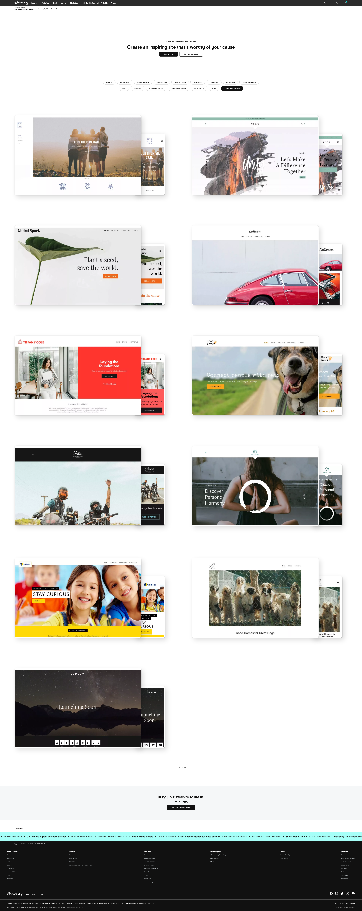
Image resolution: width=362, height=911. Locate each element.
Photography (214, 82)
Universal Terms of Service (76, 907)
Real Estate (137, 88)
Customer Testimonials (150, 861)
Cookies (352, 903)
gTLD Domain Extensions (348, 858)
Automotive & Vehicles (178, 88)
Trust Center (10, 882)
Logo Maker (344, 878)
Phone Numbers (345, 882)
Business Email (345, 865)
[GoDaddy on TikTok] (342, 894)
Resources (72, 861)
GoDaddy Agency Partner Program (219, 855)
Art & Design (230, 82)
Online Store (55, 9)
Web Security (344, 875)
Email (55, 3)
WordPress (344, 868)
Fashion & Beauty (143, 82)
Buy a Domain (345, 855)
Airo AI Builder (102, 3)
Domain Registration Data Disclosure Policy (80, 865)
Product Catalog (148, 882)
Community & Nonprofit (232, 88)
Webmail (146, 871)
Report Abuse (73, 858)
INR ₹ (42, 894)
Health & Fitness (180, 82)
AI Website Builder (346, 861)
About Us (9, 855)
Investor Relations (12, 871)
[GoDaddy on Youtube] (353, 894)
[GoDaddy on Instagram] (336, 894)
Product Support (73, 855)
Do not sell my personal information (345, 907)
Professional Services (156, 88)
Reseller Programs (214, 858)
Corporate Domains (149, 865)
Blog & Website (199, 88)
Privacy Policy (343, 903)
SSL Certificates (88, 3)
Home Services (162, 82)
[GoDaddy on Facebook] (331, 894)
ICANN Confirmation (149, 858)
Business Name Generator (151, 868)
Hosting (343, 871)
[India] (21, 2)
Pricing (113, 3)
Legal (8, 875)
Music (124, 88)
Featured (109, 82)
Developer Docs (148, 855)
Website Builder (43, 9)
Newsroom (10, 878)
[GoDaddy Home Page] (15, 894)
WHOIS (146, 875)
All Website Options (20, 7)
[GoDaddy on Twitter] (347, 894)
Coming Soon (124, 82)
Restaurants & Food (249, 82)
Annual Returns (11, 858)
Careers (9, 861)
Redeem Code (147, 878)
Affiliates (212, 861)
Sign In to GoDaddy (285, 855)
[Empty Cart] (345, 3)
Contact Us (10, 865)
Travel (214, 88)
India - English (30, 894)
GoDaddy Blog (11, 868)
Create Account (284, 858)
